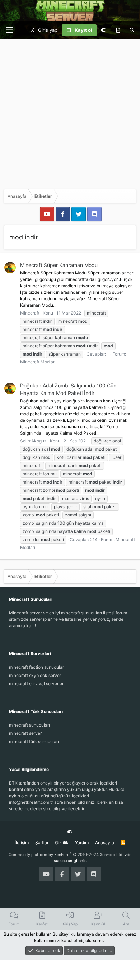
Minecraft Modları (38, 362)
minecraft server (25, 733)
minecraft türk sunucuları (34, 741)
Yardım (82, 842)
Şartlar (41, 842)
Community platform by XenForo (66, 854)
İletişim (22, 842)
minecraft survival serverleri (37, 683)
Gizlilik (62, 842)
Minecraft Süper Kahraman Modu (59, 265)
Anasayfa (104, 842)
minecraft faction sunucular (36, 667)
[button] (9, 30)
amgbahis (77, 860)
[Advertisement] (70, 112)
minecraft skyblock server (35, 675)
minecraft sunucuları (29, 725)
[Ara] (132, 30)
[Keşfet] (118, 30)
